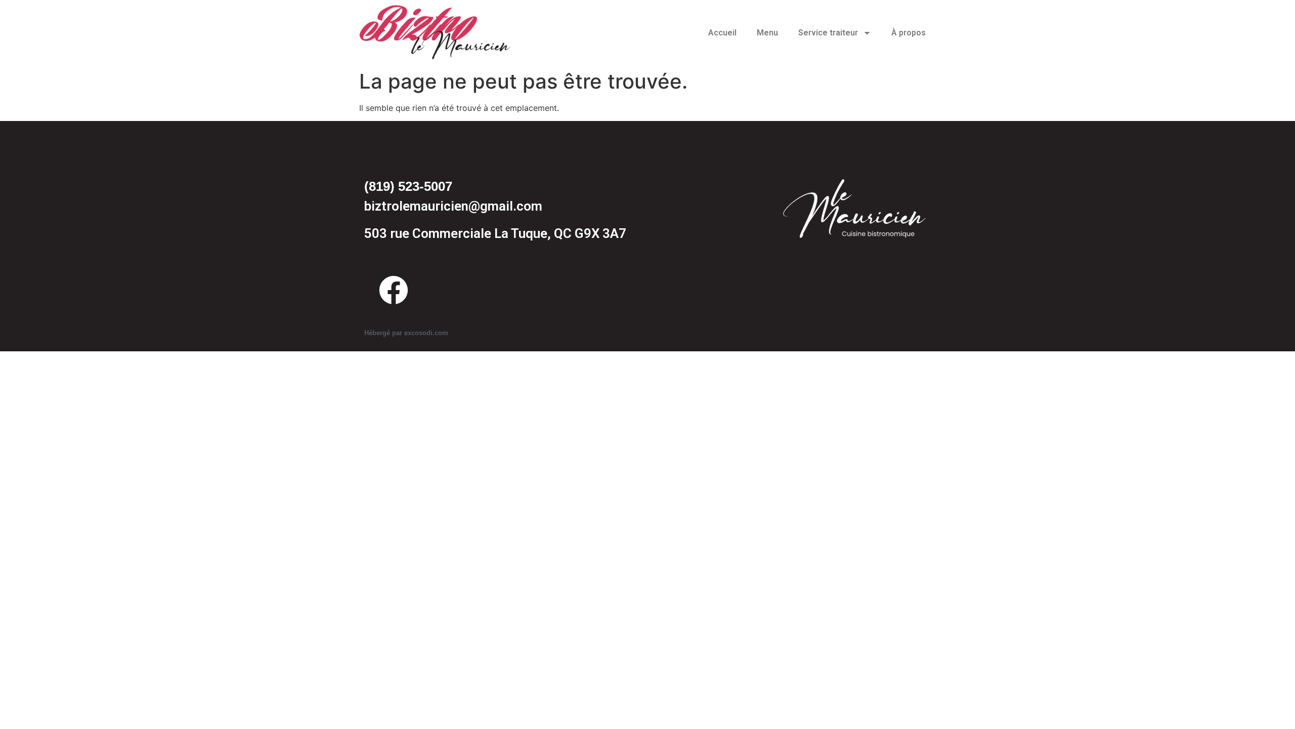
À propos (908, 32)
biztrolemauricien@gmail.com (453, 206)
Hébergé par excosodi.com (406, 333)
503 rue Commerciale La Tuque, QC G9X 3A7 (495, 233)
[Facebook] (393, 290)
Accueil (722, 32)
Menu (767, 32)
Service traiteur (828, 32)
